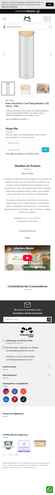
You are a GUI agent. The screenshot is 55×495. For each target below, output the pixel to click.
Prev (3, 54)
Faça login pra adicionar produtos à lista (22, 154)
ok (49, 4)
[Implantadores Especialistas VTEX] (24, 474)
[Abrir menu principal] (4, 19)
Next (51, 54)
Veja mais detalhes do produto (16, 119)
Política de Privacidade (9, 6)
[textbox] (27, 27)
